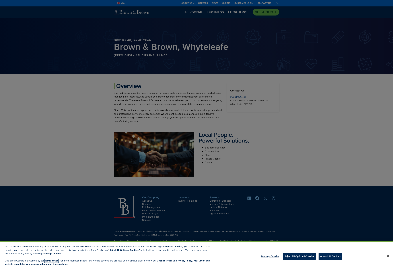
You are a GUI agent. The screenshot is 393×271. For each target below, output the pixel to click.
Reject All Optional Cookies (299, 256)
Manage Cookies (270, 256)
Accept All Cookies (330, 256)
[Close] (388, 256)
